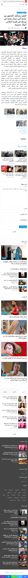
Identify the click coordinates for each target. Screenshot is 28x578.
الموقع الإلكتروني (23, 219)
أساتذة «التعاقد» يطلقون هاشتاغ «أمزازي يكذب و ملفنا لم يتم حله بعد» (10, 556)
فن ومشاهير (16, 497)
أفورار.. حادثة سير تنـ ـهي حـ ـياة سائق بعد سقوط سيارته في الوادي (21, 175)
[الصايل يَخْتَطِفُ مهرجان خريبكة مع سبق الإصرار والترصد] (23, 551)
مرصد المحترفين (12, 500)
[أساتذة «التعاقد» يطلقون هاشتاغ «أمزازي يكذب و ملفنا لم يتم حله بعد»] (23, 557)
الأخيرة (14, 392)
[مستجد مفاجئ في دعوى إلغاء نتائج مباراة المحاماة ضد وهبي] (22, 419)
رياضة (8, 495)
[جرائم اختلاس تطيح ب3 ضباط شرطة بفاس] (9, 112)
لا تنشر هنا (24, 500)
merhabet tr (23, 489)
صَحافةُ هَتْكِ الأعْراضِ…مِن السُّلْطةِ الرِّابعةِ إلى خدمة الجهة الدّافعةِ (10, 287)
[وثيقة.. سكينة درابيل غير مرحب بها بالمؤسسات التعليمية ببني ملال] (22, 405)
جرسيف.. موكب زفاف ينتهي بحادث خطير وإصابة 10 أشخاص (8, 160)
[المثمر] (14, 231)
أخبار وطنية (11, 489)
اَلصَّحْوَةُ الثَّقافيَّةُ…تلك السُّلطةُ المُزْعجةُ (19, 269)
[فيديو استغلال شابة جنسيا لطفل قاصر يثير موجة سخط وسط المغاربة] (22, 425)
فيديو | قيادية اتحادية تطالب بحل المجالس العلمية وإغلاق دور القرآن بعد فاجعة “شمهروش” (9, 274)
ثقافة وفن (24, 495)
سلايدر (19, 9)
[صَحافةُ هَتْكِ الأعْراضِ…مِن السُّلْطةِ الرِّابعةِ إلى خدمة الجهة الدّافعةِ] (23, 289)
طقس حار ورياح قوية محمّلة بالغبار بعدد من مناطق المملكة (12, 1)
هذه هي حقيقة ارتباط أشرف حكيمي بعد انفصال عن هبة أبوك (9, 410)
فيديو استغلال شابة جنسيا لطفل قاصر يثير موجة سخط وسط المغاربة (10, 425)
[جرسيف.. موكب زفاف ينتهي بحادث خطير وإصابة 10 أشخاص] (7, 153)
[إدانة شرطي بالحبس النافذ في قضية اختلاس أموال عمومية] (21, 112)
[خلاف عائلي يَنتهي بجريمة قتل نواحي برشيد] (7, 168)
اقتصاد (5, 489)
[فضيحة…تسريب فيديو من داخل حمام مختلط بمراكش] (23, 461)
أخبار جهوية (17, 489)
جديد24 (19, 495)
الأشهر (23, 392)
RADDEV (7, 572)
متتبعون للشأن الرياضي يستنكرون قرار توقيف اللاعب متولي (10, 397)
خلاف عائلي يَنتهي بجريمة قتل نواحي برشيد (8, 174)
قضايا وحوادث (19, 12)
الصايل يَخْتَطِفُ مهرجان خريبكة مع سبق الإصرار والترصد (10, 549)
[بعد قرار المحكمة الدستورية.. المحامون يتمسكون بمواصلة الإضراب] (21, 153)
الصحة (19, 492)
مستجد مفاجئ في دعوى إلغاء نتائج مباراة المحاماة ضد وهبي (9, 417)
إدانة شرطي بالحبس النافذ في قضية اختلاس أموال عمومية (22, 117)
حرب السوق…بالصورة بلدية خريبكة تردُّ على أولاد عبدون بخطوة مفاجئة (10, 562)
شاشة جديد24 (23, 497)
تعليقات (5, 392)
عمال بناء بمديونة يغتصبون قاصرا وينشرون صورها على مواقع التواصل (10, 453)
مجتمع (19, 500)
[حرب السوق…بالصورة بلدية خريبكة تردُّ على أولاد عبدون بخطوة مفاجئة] (23, 564)
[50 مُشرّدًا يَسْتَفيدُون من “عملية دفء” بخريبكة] (23, 282)
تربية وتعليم (10, 492)
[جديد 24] (22, 4)
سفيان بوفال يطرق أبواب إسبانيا (18, 317)
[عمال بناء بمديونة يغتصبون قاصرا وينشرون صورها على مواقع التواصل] (23, 454)
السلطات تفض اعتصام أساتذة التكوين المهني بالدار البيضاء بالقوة (10, 542)
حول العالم (13, 495)
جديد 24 (23, 28)
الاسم (25, 208)
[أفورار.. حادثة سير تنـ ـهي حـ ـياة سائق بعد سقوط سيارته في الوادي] (21, 168)
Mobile (23, 139)
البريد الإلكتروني (23, 214)
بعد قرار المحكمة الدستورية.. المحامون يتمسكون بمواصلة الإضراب (21, 160)
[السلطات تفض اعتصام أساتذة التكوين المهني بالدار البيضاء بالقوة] (23, 544)
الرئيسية (24, 9)
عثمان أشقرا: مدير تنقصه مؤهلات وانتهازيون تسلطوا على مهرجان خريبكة (15, 262)
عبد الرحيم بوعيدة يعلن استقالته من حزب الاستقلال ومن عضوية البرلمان (15, 379)
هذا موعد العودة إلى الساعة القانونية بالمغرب (14, 358)
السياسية (24, 492)
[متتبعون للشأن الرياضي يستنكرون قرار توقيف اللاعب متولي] (22, 399)
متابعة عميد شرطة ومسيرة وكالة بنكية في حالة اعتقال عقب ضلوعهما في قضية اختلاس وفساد (22, 130)
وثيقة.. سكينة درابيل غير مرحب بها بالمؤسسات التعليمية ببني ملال (9, 404)
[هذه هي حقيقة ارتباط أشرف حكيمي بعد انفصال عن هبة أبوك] (22, 412)
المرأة (15, 492)
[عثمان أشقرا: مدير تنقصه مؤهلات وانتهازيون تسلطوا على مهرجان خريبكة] (23, 512)
